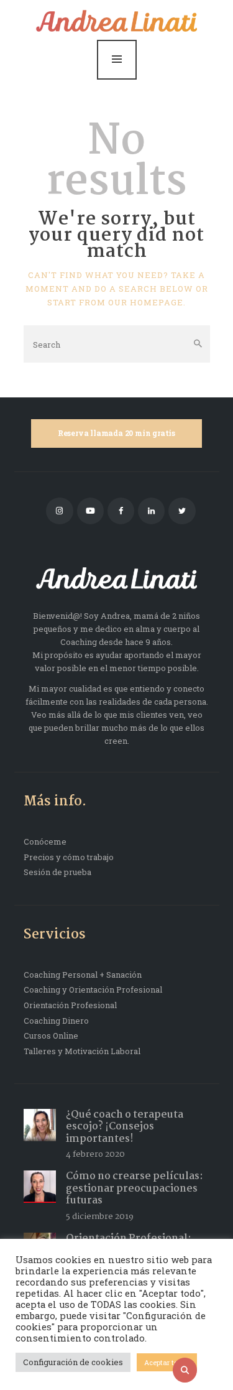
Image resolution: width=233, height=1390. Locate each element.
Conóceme (45, 841)
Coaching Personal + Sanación (83, 974)
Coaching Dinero (56, 1020)
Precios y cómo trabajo (69, 857)
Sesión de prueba (57, 872)
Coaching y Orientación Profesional (93, 989)
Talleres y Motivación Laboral (82, 1051)
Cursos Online (51, 1035)
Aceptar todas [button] (167, 1362)
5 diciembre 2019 (100, 1216)
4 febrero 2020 (95, 1154)
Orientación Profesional (70, 1005)
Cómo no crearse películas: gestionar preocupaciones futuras (134, 1188)
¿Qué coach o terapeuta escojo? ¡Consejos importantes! (124, 1127)
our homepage (145, 302)
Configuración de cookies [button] (73, 1362)
